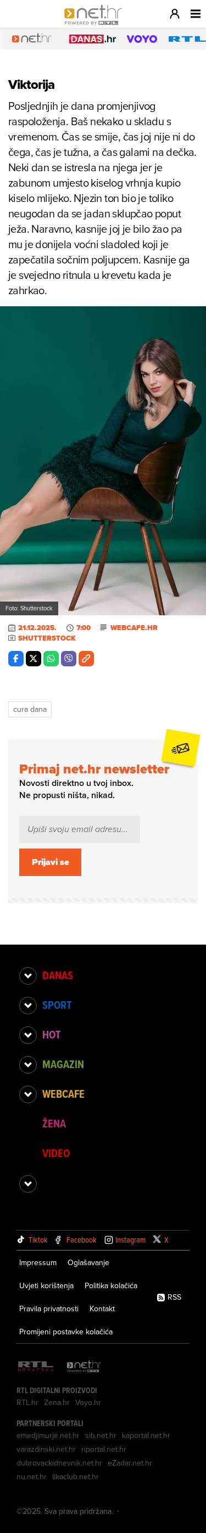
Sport (56, 1005)
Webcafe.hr (134, 628)
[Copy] (86, 658)
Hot (51, 1034)
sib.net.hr (100, 1435)
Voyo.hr (88, 1402)
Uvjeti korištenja (46, 1285)
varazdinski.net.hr (46, 1449)
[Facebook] (16, 658)
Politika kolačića (111, 1285)
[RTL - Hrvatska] (35, 1367)
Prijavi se (50, 862)
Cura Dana (30, 709)
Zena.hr (57, 1402)
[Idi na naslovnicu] (95, 25)
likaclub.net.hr (75, 1476)
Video (56, 1153)
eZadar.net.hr (130, 1462)
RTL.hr (27, 1402)
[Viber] (68, 658)
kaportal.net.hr (146, 1435)
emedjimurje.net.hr (48, 1435)
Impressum (38, 1262)
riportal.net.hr (103, 1449)
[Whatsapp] (51, 658)
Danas (57, 975)
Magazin (63, 1064)
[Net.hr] (84, 1367)
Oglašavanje (88, 1262)
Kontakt (102, 1308)
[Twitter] (33, 658)
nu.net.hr (31, 1476)
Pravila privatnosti (49, 1308)
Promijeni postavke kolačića (66, 1331)
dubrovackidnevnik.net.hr (59, 1462)
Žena (54, 1123)
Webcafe (63, 1094)
